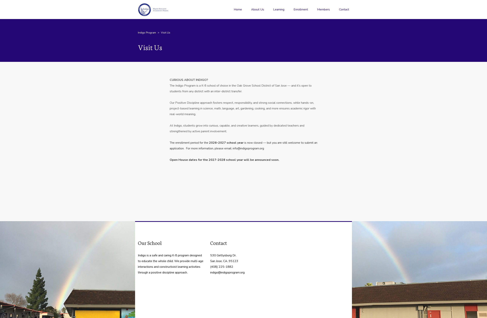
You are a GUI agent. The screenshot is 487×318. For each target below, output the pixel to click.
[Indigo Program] (159, 9)
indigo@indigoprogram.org (227, 272)
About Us (257, 9)
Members (323, 9)
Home (238, 9)
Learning (278, 9)
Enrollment (301, 9)
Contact (344, 9)
